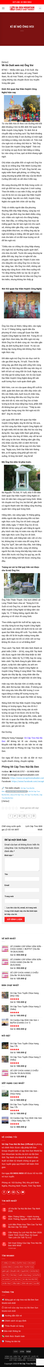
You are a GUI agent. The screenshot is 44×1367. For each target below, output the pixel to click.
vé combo (6, 1300)
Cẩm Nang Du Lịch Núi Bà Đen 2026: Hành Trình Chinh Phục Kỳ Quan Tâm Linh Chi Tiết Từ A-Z (25, 1255)
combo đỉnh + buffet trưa (23, 1287)
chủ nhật (31, 1283)
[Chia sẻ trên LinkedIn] (24, 836)
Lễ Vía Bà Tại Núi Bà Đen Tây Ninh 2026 (24, 1230)
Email (7, 905)
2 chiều (12, 1283)
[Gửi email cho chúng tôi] (13, 1212)
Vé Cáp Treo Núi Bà (31, 815)
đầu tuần (16, 1304)
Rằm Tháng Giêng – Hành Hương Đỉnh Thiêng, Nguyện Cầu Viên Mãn (24, 1238)
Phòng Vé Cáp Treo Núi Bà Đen (17, 812)
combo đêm (7, 1287)
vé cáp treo (16, 1300)
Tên (6, 895)
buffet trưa (21, 1283)
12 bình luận (13, 1268)
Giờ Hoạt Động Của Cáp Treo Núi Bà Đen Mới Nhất (25, 1264)
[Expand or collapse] (39, 55)
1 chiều (5, 1283)
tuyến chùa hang (24, 1295)
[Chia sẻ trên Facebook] (10, 836)
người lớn (24, 1291)
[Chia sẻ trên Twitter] (15, 836)
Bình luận (9, 876)
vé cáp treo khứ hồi (30, 1300)
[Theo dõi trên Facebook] (4, 1212)
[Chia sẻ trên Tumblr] (29, 836)
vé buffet (36, 1295)
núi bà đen (34, 1291)
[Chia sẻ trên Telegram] (34, 836)
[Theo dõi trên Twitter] (9, 1212)
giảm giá (5, 1291)
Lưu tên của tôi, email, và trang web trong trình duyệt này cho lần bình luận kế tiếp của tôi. (21, 931)
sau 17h (5, 1295)
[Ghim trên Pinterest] (19, 836)
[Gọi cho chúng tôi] (18, 1212)
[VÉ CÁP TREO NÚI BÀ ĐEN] (22, 8)
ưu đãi (36, 1304)
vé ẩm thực (6, 1304)
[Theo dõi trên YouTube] (23, 1212)
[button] (3, 8)
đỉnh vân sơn (27, 1304)
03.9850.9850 (17, 1193)
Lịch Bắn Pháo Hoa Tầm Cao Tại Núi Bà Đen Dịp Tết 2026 (25, 1246)
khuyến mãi (15, 1291)
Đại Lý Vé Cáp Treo (17, 815)
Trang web (9, 917)
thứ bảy (13, 1295)
